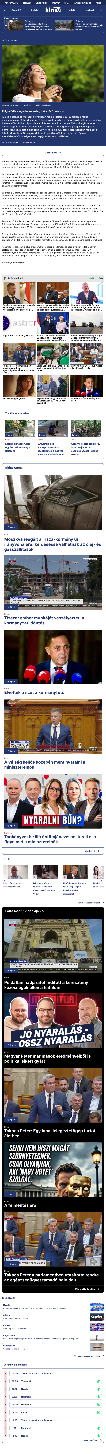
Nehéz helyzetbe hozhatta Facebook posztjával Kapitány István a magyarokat (74, 888)
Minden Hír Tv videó (85, 1289)
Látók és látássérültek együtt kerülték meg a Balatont (17, 447)
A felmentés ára (20, 1205)
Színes (14, 40)
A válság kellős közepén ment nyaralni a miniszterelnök (44, 765)
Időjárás (27, 105)
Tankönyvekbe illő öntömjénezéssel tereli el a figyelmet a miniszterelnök (50, 839)
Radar (7, 440)
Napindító (26, 1396)
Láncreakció (9, 1345)
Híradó (6, 1305)
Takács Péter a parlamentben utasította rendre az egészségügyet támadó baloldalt (51, 1277)
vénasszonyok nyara (11, 105)
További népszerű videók (89, 903)
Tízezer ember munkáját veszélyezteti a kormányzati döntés (88, 26)
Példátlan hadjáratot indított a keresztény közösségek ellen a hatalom (46, 985)
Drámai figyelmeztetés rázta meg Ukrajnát (13, 885)
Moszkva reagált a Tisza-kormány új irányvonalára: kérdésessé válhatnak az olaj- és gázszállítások (38, 28)
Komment (8, 833)
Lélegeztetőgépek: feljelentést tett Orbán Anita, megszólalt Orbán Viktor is (44, 888)
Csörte (6, 1325)
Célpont (7, 1315)
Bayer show (9, 1335)
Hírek (6, 534)
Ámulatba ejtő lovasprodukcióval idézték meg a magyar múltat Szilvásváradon (51, 449)
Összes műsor (90, 1440)
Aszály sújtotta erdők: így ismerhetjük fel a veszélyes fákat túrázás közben (85, 449)
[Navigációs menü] (4, 9)
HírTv (4, 40)
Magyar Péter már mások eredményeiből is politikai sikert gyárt (47, 1059)
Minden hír (90, 851)
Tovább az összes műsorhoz (87, 1356)
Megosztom (51, 152)
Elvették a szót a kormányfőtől (35, 692)
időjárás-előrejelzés (43, 105)
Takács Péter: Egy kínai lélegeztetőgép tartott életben (50, 1133)
